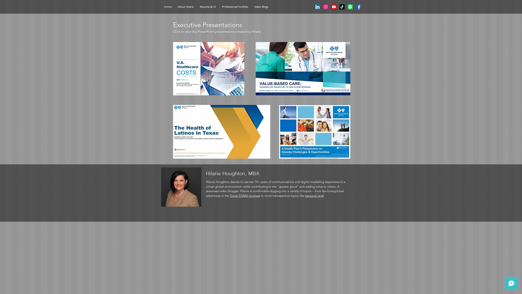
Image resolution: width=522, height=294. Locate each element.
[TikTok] (342, 6)
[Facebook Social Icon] (358, 6)
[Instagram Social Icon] (325, 6)
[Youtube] (333, 6)
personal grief (314, 196)
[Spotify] (350, 6)
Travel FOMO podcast (245, 196)
